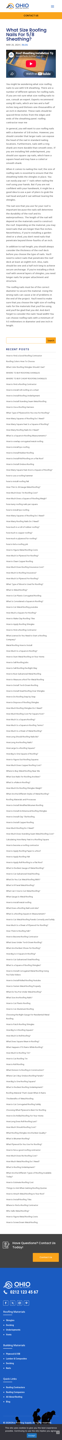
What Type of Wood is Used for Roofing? (24, 584)
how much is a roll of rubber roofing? (23, 527)
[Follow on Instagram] (19, 1303)
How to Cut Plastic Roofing (18, 1003)
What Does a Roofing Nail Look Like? (22, 908)
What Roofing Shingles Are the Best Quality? (26, 1132)
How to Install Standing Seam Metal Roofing (26, 401)
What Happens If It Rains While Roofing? (24, 1047)
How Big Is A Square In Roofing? (21, 953)
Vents (8, 1334)
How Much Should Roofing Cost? (21, 1127)
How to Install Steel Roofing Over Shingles (25, 691)
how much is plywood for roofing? (21, 538)
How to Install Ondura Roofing (20, 464)
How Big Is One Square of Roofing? (22, 753)
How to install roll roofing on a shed (22, 390)
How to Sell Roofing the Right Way (21, 668)
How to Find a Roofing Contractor (21, 384)
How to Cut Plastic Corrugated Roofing (23, 595)
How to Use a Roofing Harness (20, 407)
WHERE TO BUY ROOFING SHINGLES (23, 372)
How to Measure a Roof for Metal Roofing (25, 679)
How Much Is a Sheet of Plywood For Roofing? (27, 925)
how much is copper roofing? (19, 532)
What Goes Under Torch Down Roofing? (24, 942)
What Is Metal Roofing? (17, 590)
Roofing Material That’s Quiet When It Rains (26, 1092)
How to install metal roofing (18, 902)
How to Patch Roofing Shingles (20, 1024)
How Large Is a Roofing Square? (20, 748)
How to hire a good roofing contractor (23, 1150)
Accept (31, 1435)
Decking (10, 1325)
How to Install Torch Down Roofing (22, 685)
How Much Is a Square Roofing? (20, 719)
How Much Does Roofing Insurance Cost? (25, 567)
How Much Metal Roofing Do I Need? (23, 1161)
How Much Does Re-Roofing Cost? (21, 1155)
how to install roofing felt (17, 481)
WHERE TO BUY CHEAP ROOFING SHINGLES (26, 378)
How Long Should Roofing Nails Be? (22, 736)
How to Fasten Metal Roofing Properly (23, 986)
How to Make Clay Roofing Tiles (20, 618)
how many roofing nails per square (22, 504)
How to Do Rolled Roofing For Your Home (24, 1115)
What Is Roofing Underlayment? (20, 1167)
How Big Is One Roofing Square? (21, 1081)
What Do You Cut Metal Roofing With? (23, 879)
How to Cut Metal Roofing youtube (22, 607)
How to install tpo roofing (17, 447)
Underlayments (13, 1329)
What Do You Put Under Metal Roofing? (24, 991)
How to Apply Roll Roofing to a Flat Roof (24, 862)
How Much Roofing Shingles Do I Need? (24, 708)
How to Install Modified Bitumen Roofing (24, 805)
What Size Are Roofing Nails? (19, 997)
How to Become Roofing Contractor (22, 936)
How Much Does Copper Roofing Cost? (24, 765)
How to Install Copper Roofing (20, 822)
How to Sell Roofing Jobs (17, 662)
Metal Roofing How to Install (19, 645)
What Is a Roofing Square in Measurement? (26, 913)
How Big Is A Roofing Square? (19, 1030)
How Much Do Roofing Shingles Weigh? (24, 788)
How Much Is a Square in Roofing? (21, 651)
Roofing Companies (15, 1392)
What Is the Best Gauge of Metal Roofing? (25, 868)
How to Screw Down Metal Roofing (22, 1222)
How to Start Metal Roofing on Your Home (25, 656)
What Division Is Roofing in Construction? (25, 1070)
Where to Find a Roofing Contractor (22, 1205)
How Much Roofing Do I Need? (20, 828)
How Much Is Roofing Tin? (18, 1052)
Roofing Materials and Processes (21, 799)
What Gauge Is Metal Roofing (19, 896)
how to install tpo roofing (17, 510)
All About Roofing (14, 1396)
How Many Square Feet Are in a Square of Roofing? (29, 470)
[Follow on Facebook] (5, 1303)
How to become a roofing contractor (22, 845)
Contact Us (46, 1257)
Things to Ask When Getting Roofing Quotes (26, 1188)
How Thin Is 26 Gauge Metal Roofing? (23, 487)
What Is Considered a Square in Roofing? (24, 601)
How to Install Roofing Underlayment (23, 395)
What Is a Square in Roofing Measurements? (26, 435)
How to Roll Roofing (15, 1064)
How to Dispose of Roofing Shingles (22, 702)
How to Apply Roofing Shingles (20, 624)
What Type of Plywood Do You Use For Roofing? (28, 412)
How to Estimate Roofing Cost (20, 1182)
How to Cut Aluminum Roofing (20, 1009)
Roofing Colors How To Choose (20, 361)
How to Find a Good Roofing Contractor (24, 355)
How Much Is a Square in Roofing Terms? (25, 725)
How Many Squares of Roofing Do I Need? (25, 418)
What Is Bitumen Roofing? (18, 1138)
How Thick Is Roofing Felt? (18, 931)
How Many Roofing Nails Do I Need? (22, 430)
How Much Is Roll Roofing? (18, 1035)
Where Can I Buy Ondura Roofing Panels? (25, 1075)
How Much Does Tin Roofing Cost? (22, 492)
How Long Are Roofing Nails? (19, 742)
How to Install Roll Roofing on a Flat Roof (24, 458)
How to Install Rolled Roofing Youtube (23, 980)
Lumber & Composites (16, 1358)
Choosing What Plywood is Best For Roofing (26, 1110)
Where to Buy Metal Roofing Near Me (23, 771)
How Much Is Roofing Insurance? (21, 572)
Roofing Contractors (15, 1387)
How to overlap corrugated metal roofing (24, 441)
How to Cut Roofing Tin (17, 1058)
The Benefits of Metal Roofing (19, 1098)
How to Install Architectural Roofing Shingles (26, 811)
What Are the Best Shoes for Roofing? (23, 948)
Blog (25, 44)
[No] (58, 1432)
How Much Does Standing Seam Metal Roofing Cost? (30, 833)
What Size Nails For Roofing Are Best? (23, 776)
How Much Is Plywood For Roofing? (22, 555)
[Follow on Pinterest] (26, 1303)
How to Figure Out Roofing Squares (22, 759)
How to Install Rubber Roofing (20, 452)
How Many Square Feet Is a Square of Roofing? (27, 424)
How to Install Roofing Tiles (18, 1199)
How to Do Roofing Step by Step (21, 696)
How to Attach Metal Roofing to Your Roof (25, 1193)
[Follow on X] (12, 1303)
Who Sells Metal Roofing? (17, 1210)
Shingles (10, 1320)
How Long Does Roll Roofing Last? (21, 1121)
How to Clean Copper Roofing (19, 561)
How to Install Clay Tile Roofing (20, 816)
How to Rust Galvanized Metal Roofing (23, 673)
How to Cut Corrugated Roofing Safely (23, 1104)
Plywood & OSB (13, 1353)
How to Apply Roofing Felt (18, 856)
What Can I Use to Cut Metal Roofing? (23, 891)
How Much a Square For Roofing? (21, 612)
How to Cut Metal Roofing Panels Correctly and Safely (30, 919)
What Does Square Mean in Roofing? (22, 1041)
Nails (8, 1368)
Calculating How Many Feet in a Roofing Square (27, 839)
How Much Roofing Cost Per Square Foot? (25, 713)
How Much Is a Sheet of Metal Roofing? (24, 731)
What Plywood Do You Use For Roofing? (24, 1144)
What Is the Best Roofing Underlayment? (24, 1087)
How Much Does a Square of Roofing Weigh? (26, 498)
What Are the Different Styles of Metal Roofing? (27, 793)
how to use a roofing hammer (19, 475)
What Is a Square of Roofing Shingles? (23, 965)
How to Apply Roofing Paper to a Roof (23, 851)
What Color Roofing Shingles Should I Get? (25, 367)
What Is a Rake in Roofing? (18, 782)
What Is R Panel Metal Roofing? (20, 885)
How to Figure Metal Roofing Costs (22, 550)
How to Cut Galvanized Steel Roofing (22, 873)
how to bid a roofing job (17, 544)
